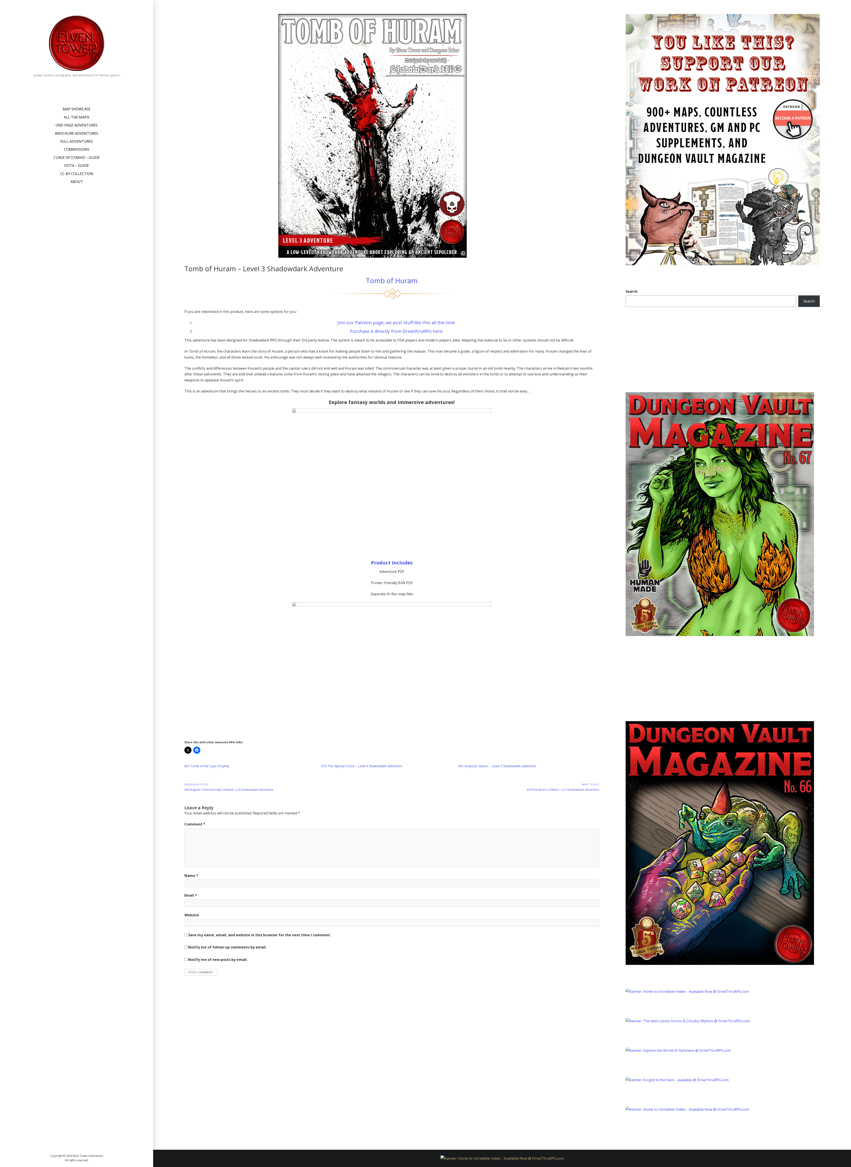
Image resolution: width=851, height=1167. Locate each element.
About (76, 181)
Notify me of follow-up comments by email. (227, 947)
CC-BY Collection (76, 173)
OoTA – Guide (76, 165)
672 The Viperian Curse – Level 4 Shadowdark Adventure (361, 766)
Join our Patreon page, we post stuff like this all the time (396, 323)
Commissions (76, 149)
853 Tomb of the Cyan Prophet (206, 766)
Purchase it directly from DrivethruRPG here (396, 331)
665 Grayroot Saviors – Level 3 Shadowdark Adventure (497, 766)
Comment (194, 824)
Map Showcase (76, 109)
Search (632, 291)
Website (191, 915)
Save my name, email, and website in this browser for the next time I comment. (259, 935)
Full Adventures (76, 141)
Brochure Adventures (76, 133)
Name (191, 875)
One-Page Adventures (77, 125)
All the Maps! (76, 117)
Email (190, 895)
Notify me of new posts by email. (218, 959)
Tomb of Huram (392, 280)
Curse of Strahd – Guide (77, 157)
